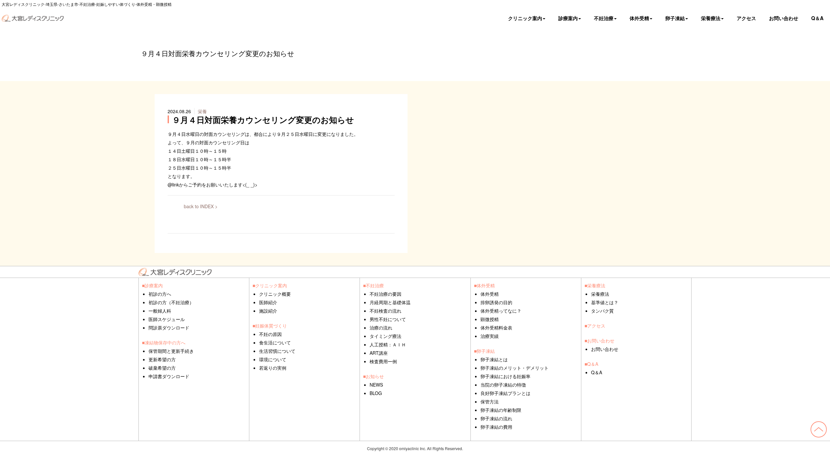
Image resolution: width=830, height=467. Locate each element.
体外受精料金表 (496, 327)
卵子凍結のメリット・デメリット (514, 368)
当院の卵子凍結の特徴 (503, 384)
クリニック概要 (275, 294)
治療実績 (489, 336)
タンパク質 (602, 310)
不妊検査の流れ (385, 310)
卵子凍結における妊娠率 (505, 376)
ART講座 (379, 353)
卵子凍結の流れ (496, 418)
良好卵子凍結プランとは (505, 393)
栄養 (202, 111)
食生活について (275, 342)
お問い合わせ (783, 18)
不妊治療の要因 (385, 294)
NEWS (376, 384)
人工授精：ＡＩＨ (388, 344)
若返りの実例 (272, 368)
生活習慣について (277, 351)
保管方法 (489, 401)
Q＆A (817, 18)
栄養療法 (600, 294)
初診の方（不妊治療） (171, 302)
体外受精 (489, 294)
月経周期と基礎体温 (390, 302)
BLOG (376, 393)
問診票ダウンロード (168, 327)
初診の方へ (159, 294)
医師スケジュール (166, 319)
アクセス (746, 18)
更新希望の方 (162, 359)
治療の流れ (381, 327)
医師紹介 (268, 302)
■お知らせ (373, 376)
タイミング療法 (385, 336)
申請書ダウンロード (168, 376)
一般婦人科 (159, 310)
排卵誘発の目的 (496, 302)
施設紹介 (268, 310)
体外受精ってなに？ (500, 310)
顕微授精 (489, 319)
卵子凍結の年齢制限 (500, 410)
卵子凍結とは (494, 359)
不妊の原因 (270, 334)
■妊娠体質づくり (270, 325)
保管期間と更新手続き (171, 351)
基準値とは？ (604, 302)
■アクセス (595, 325)
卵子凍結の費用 (496, 427)
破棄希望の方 (162, 368)
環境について (272, 359)
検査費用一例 (383, 361)
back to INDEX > (201, 206)
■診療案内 (152, 285)
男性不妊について (388, 319)
